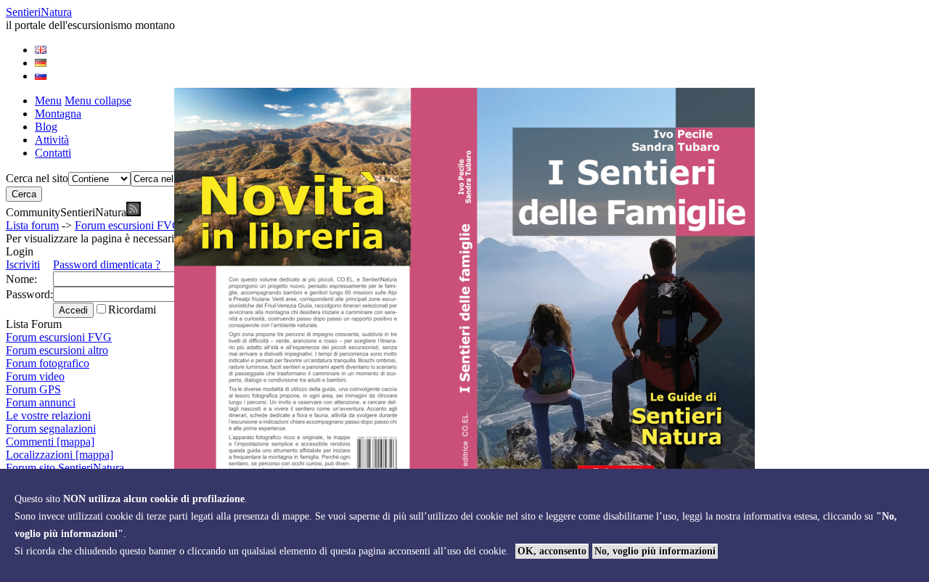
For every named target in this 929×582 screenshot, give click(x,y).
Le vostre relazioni (48, 415)
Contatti (53, 153)
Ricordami (132, 309)
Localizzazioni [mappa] (59, 454)
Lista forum (32, 225)
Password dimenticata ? (106, 264)
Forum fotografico (47, 363)
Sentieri (39, 12)
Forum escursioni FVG (128, 225)
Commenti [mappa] (50, 441)
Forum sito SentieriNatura (65, 468)
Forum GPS (33, 389)
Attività (52, 140)
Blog (46, 126)
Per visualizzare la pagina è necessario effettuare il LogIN (137, 238)
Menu (48, 100)
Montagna (58, 113)
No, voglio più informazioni (655, 551)
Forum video (35, 376)
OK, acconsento (551, 551)
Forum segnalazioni (51, 428)
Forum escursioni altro (57, 350)
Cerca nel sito (37, 178)
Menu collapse (98, 100)
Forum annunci (40, 402)
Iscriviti (23, 264)
